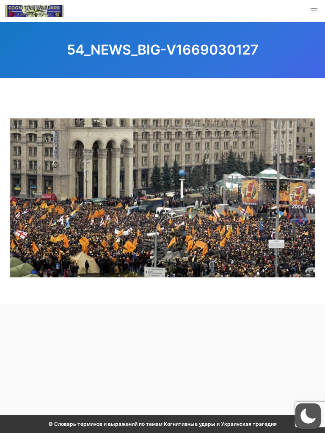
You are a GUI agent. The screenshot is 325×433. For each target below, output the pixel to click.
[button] (314, 11)
